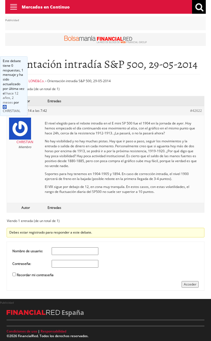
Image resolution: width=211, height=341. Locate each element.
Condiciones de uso (22, 331)
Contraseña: (21, 263)
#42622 (196, 110)
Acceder (190, 284)
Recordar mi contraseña (35, 275)
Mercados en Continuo (46, 7)
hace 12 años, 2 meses (10, 98)
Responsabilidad (53, 331)
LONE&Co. (37, 81)
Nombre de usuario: (27, 251)
